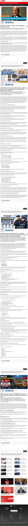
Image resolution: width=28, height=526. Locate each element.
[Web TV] (23, 1)
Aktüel (11, 514)
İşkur (20, 516)
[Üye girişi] (15, 511)
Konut (20, 515)
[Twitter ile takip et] (12, 511)
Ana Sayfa (7, 509)
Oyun (7, 508)
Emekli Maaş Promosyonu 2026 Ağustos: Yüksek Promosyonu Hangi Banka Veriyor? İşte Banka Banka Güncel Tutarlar (6, 522)
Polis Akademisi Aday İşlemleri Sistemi (5, 306)
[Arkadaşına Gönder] (10, 22)
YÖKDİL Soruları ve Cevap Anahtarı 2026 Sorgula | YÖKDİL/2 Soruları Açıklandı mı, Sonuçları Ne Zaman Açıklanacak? (19, 523)
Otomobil (21, 514)
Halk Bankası (11, 517)
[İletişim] (26, 1)
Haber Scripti (13, 513)
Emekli (20, 518)
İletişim (21, 508)
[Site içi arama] (27, 1)
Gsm (10, 516)
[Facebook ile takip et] (11, 511)
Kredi (1, 515)
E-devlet (2, 518)
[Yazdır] (11, 22)
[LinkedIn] (8, 22)
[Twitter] (7, 22)
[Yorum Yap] (12, 22)
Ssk (1, 514)
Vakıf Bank (11, 518)
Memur (2, 516)
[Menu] (22, 1)
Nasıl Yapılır (11, 515)
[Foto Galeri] (24, 1)
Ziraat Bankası (2, 517)
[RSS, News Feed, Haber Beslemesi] (14, 511)
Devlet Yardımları (21, 517)
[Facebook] (6, 22)
